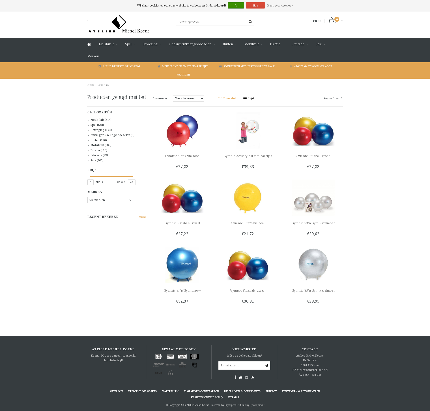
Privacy (271, 391)
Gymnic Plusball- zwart (182, 223)
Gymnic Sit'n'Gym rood (182, 156)
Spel (128, 44)
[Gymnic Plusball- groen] (313, 130)
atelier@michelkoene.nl (312, 370)
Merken (93, 56)
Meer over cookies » (280, 5)
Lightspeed (230, 405)
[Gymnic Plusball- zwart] (182, 197)
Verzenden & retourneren (301, 391)
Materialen (170, 391)
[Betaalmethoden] (158, 356)
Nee (255, 5)
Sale (319, 44)
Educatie (298, 44)
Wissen (142, 216)
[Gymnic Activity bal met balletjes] (247, 130)
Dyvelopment (257, 405)
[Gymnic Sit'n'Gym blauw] (182, 265)
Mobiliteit (251, 44)
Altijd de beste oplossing (121, 66)
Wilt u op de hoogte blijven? (244, 355)
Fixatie (275, 44)
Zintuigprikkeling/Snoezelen (190, 44)
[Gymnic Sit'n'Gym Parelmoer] (313, 197)
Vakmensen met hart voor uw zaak (249, 66)
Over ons (116, 391)
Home (91, 84)
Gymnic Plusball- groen (313, 156)
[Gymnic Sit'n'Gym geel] (247, 197)
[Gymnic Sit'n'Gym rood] (182, 130)
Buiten (228, 44)
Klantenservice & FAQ (207, 397)
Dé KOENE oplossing (142, 391)
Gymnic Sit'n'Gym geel (247, 223)
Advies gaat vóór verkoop (313, 66)
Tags (100, 84)
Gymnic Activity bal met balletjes (248, 156)
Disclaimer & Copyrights (242, 391)
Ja (236, 5)
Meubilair (106, 44)
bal (107, 84)
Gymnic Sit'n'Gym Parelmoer (313, 223)
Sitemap (233, 397)
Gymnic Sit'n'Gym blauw (182, 290)
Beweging (150, 44)
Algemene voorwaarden (201, 391)
